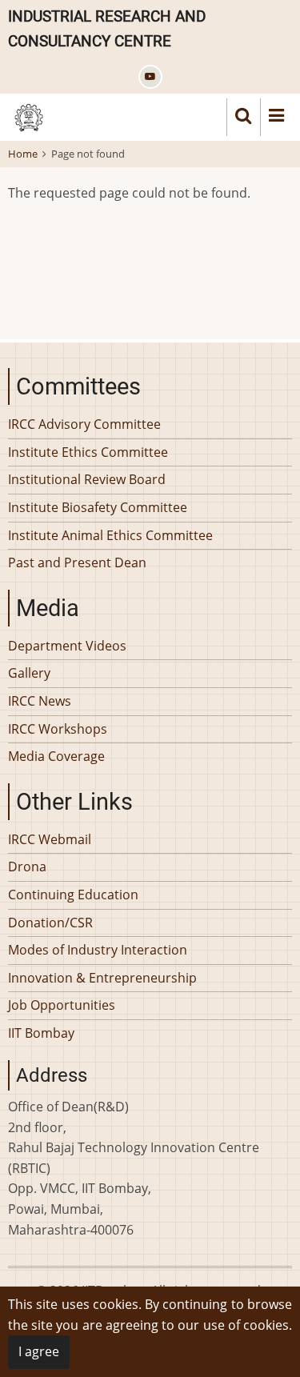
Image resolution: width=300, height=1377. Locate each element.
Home (23, 153)
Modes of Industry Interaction (97, 950)
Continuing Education (73, 894)
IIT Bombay (41, 1033)
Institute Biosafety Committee (97, 507)
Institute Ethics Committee (88, 452)
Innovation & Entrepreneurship (102, 978)
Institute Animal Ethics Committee (110, 535)
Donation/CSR (50, 922)
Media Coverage (56, 756)
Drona (27, 866)
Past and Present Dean (77, 562)
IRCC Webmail (49, 839)
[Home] (29, 116)
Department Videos (67, 645)
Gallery (29, 673)
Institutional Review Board (87, 479)
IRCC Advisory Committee (84, 424)
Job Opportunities (61, 1005)
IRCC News (39, 701)
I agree (38, 1351)
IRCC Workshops (57, 729)
